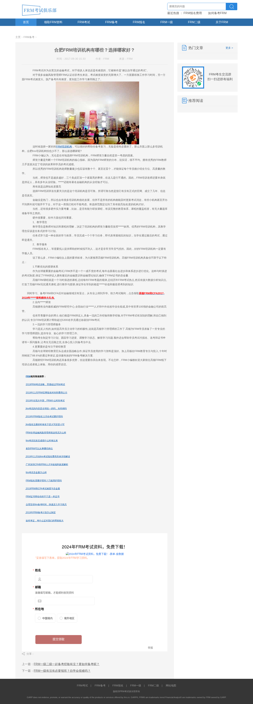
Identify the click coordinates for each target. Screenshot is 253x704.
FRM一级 (166, 22)
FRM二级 (194, 22)
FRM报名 (139, 22)
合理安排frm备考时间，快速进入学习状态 (46, 504)
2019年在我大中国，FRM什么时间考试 (45, 400)
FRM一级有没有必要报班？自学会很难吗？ (62, 670)
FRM (28, 376)
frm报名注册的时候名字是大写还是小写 (44, 424)
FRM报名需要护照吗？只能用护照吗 (44, 480)
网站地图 (171, 685)
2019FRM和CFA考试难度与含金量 (42, 488)
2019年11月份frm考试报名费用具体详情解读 (47, 456)
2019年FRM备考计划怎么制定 (40, 512)
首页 (26, 22)
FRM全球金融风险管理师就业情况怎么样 (46, 432)
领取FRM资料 (53, 22)
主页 (18, 37)
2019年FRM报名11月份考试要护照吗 (44, 416)
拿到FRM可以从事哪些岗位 (39, 448)
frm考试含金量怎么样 (36, 472)
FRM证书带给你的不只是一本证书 (42, 496)
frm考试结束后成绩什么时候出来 (42, 440)
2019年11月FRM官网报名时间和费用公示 (46, 392)
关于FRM (222, 22)
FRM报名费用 (193, 13)
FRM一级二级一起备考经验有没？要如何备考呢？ (66, 664)
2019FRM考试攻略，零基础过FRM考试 (45, 384)
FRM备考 (111, 22)
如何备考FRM (217, 13)
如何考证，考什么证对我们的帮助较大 (45, 520)
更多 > (229, 47)
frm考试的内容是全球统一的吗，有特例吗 (46, 408)
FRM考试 (84, 22)
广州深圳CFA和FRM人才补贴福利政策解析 (47, 464)
